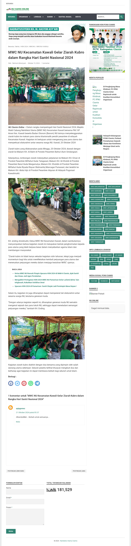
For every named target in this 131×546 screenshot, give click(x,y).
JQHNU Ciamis (107, 255)
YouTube (94, 281)
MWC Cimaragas (97, 204)
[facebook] (10, 383)
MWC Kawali (95, 212)
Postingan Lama (79, 471)
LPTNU (106, 264)
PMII (92, 268)
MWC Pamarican (111, 216)
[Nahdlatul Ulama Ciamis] (17, 9)
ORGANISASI (23, 17)
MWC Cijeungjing (97, 199)
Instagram (115, 281)
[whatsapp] (30, 383)
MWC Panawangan (111, 221)
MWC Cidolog (96, 195)
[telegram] (37, 383)
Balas (18, 422)
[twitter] (17, 383)
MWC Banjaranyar (98, 187)
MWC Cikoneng (112, 199)
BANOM (50, 17)
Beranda (9, 3)
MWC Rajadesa (96, 229)
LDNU (116, 259)
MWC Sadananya (97, 233)
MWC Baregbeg (96, 191)
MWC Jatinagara (109, 208)
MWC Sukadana (96, 238)
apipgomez (20, 408)
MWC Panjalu (96, 221)
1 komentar (46, 63)
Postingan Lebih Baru (16, 471)
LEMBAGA (38, 17)
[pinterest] (24, 383)
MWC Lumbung (96, 216)
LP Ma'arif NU (95, 264)
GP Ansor (118, 255)
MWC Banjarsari (114, 187)
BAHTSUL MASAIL (65, 17)
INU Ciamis (94, 255)
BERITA (78, 17)
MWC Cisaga (95, 208)
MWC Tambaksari (97, 242)
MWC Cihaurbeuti (110, 195)
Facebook (104, 281)
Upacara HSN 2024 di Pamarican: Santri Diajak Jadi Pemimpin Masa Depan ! (46, 286)
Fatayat (93, 259)
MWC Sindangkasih (113, 233)
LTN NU (114, 264)
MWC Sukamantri (112, 238)
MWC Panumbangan (98, 225)
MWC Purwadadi (115, 225)
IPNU (101, 259)
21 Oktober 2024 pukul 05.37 (27, 412)
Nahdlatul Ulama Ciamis (68, 541)
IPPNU (109, 259)
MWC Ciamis (109, 191)
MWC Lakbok (108, 212)
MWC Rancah (110, 229)
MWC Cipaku (110, 204)
